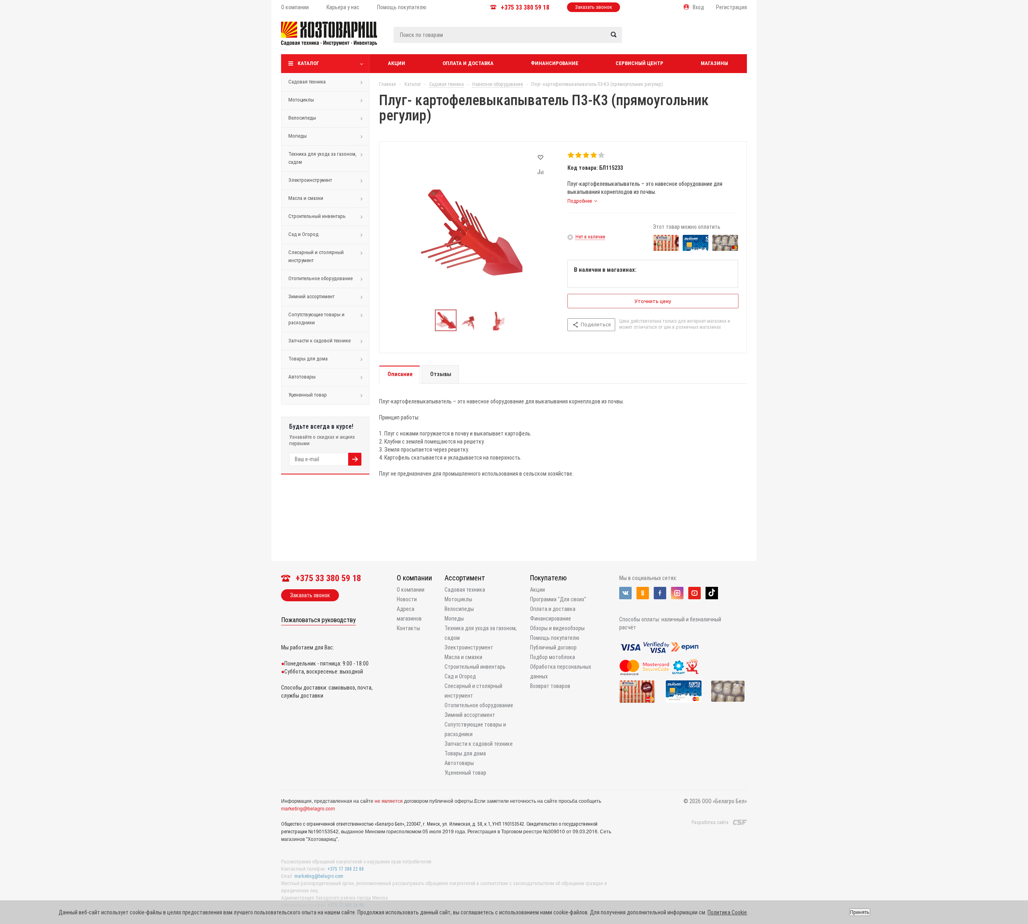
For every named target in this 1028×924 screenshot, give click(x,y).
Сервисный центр (639, 63)
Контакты (408, 628)
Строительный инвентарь (317, 216)
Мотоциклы (301, 100)
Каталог (308, 63)
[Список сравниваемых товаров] (661, 39)
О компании (414, 578)
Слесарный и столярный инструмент (316, 256)
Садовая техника (307, 82)
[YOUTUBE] (694, 593)
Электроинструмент (310, 180)
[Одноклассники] (642, 593)
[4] (594, 155)
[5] (602, 155)
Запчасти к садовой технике (319, 341)
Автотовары (302, 377)
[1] (571, 155)
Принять (859, 912)
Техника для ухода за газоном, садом (322, 158)
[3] (586, 155)
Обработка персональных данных (560, 671)
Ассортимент (465, 578)
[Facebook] (660, 593)
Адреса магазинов (409, 614)
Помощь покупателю (554, 638)
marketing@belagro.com (308, 808)
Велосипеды (302, 118)
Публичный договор (553, 647)
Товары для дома (308, 359)
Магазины (714, 63)
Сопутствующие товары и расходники (316, 318)
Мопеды (297, 136)
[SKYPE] (712, 593)
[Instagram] (677, 593)
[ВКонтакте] (625, 593)
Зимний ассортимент (311, 296)
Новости (407, 599)
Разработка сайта (709, 822)
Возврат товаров (550, 686)
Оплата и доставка (468, 63)
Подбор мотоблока (552, 657)
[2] (579, 155)
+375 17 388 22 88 (345, 869)
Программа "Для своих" (558, 599)
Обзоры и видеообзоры (557, 628)
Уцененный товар (307, 395)
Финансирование (554, 63)
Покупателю (548, 578)
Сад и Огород (303, 234)
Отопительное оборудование (320, 278)
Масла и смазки (305, 198)
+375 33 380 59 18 (525, 7)
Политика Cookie (727, 912)
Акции (396, 63)
